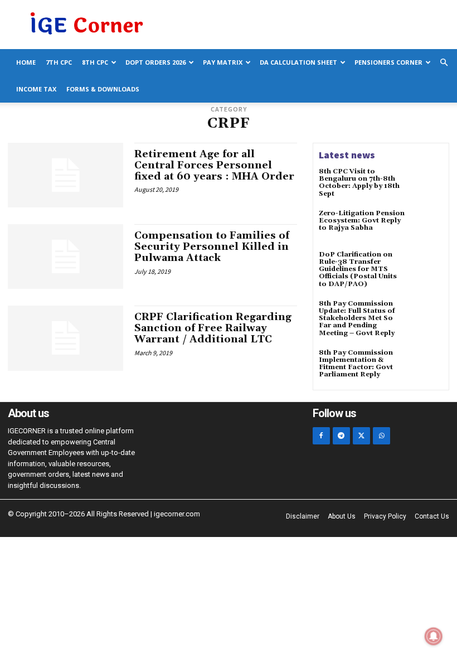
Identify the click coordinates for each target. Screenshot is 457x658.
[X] (361, 435)
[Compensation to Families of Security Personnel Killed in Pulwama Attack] (65, 256)
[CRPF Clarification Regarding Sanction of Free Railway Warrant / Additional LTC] (65, 338)
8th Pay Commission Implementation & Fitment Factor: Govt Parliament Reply (356, 364)
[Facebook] (321, 435)
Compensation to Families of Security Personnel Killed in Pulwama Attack (211, 246)
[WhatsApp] (381, 435)
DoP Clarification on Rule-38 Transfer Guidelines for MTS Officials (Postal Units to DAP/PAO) (358, 269)
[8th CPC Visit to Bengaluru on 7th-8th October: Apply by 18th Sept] (427, 184)
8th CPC (95, 62)
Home (26, 62)
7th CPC (59, 62)
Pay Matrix (222, 62)
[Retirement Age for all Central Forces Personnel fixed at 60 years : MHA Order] (65, 175)
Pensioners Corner (388, 62)
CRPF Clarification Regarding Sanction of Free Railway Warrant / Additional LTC (212, 328)
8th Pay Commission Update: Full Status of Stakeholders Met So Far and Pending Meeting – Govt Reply (357, 318)
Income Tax (36, 89)
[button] (443, 62)
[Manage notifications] (434, 636)
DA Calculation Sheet (298, 62)
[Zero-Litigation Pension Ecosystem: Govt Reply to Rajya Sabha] (427, 226)
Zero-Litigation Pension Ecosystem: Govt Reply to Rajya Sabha (362, 220)
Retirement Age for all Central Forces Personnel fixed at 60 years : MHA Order (214, 165)
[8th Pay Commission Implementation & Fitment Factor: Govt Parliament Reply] (427, 365)
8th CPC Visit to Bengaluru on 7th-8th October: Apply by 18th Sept (359, 182)
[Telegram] (341, 435)
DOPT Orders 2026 (155, 62)
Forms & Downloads (102, 89)
